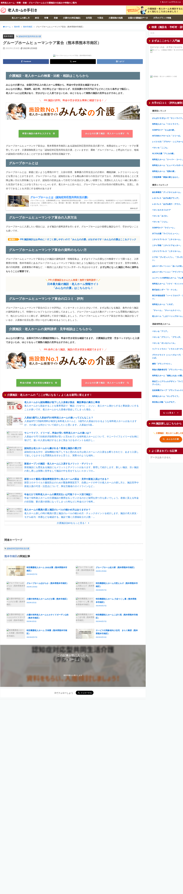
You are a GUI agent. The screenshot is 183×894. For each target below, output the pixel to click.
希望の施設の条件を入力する (36, 133)
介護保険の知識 (116, 18)
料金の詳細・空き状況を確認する (36, 383)
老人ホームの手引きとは (171, 2)
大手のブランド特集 (162, 18)
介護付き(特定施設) (71, 18)
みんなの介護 (173, 439)
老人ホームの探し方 (21, 18)
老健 (56, 18)
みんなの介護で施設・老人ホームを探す (105, 133)
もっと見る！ (169, 413)
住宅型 (89, 18)
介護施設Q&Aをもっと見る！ (72, 523)
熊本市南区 (8, 36)
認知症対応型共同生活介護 (30, 36)
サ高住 (100, 18)
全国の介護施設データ (138, 18)
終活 (37, 18)
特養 (46, 18)
